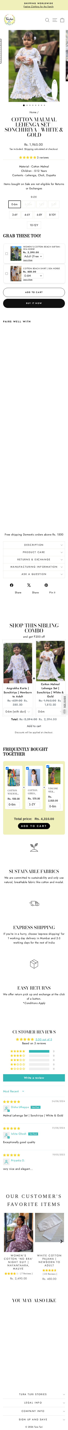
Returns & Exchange (34, 559)
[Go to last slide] (6, 1248)
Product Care (34, 552)
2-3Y (54, 204)
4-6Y (27, 215)
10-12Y (34, 225)
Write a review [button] (34, 1078)
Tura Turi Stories (33, 1394)
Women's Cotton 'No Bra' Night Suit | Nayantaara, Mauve (18, 1262)
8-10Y (52, 215)
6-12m (28, 204)
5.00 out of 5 (44, 1039)
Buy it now (34, 303)
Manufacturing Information (34, 567)
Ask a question (34, 574)
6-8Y (39, 215)
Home (33, 112)
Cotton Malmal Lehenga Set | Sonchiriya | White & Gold (50, 690)
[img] (11, 1102)
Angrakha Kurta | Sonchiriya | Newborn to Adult (18, 692)
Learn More (27, 260)
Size (34, 197)
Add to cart (34, 826)
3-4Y (15, 215)
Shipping (29, 149)
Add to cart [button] (34, 726)
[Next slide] (61, 1248)
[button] (28, 158)
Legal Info (33, 1402)
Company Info (33, 1411)
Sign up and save (33, 1419)
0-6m (14, 204)
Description (34, 545)
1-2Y (41, 204)
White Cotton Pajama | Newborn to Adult (49, 1260)
